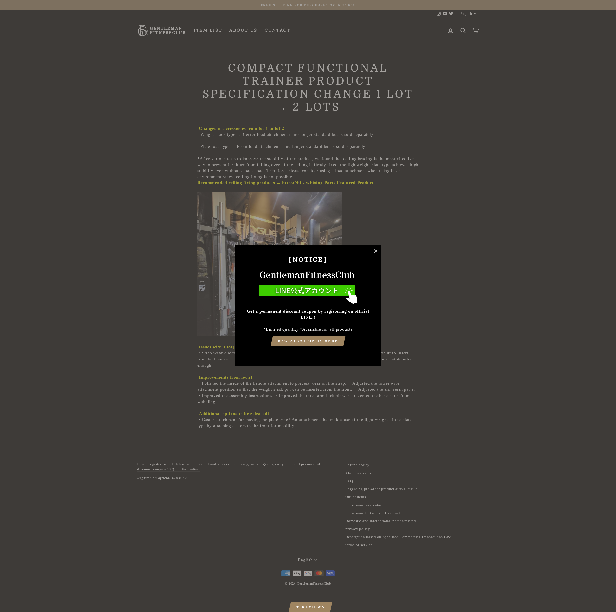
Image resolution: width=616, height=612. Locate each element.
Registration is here (308, 341)
